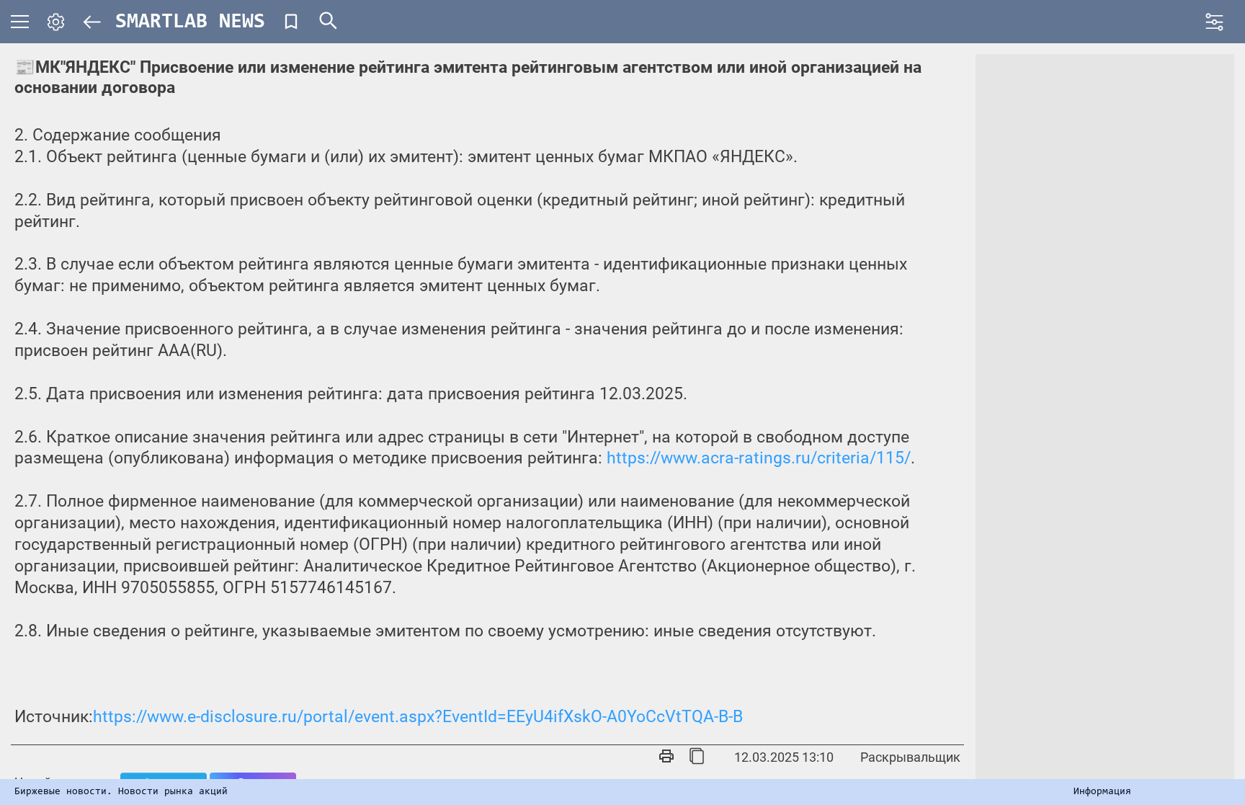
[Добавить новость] (291, 22)
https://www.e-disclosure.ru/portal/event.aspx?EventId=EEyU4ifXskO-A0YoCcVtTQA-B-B (418, 716)
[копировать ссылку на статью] (697, 757)
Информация (1102, 792)
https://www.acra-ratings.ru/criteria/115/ (759, 458)
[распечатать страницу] (666, 757)
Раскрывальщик (910, 757)
